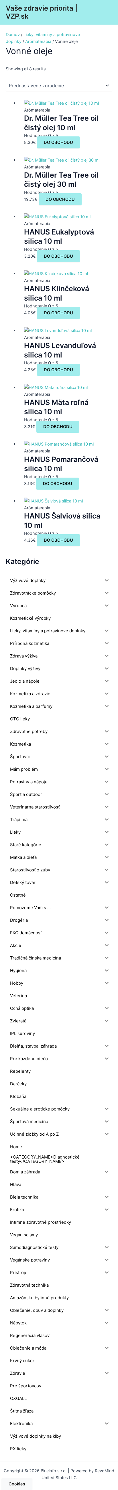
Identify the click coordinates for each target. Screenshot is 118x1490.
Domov (13, 34)
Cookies (17, 1484)
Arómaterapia (38, 41)
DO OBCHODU (58, 142)
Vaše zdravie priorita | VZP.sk (41, 12)
